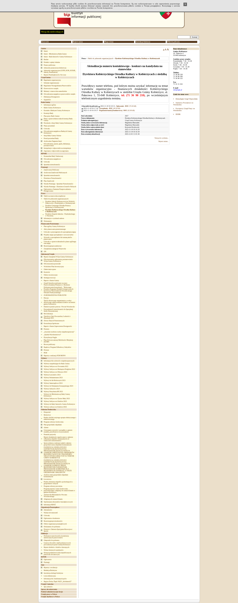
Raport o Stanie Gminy (51, 280)
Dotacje (46, 350)
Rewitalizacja (48, 314)
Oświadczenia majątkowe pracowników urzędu (59, 94)
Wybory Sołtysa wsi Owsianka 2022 (56, 366)
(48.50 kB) (109, 108)
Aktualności (48, 510)
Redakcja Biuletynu (50, 570)
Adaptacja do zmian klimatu (53, 499)
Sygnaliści (47, 100)
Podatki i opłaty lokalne (52, 62)
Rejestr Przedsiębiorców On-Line (55, 75)
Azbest (46, 427)
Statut (46, 51)
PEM (45, 353)
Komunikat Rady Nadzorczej (53, 156)
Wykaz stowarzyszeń (51, 513)
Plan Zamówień (49, 181)
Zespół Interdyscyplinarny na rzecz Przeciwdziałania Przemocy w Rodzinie (57, 284)
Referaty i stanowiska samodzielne (55, 91)
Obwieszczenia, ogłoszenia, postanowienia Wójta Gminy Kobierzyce (58, 260)
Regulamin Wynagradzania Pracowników (57, 86)
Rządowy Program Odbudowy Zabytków (57, 347)
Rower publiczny (49, 344)
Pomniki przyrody (50, 434)
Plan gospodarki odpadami (53, 425)
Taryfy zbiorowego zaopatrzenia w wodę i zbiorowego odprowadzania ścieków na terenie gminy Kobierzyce (59, 302)
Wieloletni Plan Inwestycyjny (54, 266)
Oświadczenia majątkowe (52, 159)
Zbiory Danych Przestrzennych (54, 321)
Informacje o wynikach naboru (54, 218)
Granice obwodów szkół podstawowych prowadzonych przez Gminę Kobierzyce (57, 544)
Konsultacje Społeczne (51, 323)
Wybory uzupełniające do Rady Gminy (57, 364)
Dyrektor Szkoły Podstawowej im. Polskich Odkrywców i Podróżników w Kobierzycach (60, 202)
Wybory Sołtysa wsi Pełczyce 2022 (55, 372)
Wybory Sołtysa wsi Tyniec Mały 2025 (57, 398)
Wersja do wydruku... (162, 138)
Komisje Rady (48, 113)
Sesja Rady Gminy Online (52, 136)
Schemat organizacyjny (51, 83)
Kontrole (47, 272)
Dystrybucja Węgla (50, 337)
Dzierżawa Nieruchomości (52, 178)
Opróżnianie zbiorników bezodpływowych (58, 502)
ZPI (45, 251)
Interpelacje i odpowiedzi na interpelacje (57, 148)
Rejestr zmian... (164, 141)
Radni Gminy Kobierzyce (52, 108)
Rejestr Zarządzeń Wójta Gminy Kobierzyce (58, 257)
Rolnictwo (47, 415)
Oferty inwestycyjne (50, 275)
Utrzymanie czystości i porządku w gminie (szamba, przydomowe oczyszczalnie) (58, 431)
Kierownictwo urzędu (51, 88)
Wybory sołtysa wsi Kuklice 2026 (55, 407)
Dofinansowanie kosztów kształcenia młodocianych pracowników (56, 537)
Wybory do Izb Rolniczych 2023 (55, 380)
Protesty (46, 329)
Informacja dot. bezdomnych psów (55, 579)
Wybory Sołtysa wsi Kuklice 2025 (55, 401)
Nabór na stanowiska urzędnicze (54, 196)
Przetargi (47, 562)
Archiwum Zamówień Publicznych (55, 173)
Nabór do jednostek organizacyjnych (56, 199)
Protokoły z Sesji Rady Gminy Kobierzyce (58, 123)
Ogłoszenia (47, 559)
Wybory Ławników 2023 (52, 375)
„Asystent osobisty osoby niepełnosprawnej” (59, 332)
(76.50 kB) (126, 106)
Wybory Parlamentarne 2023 (53, 377)
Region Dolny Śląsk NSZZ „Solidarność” (58, 581)
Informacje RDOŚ (50, 505)
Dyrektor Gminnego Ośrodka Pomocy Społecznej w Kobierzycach (58, 206)
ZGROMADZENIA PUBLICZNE (55, 295)
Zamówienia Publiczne (51, 170)
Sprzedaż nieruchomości (52, 165)
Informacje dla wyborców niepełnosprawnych (59, 361)
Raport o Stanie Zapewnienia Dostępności (58, 326)
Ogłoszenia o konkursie (52, 518)
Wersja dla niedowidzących (52, 32)
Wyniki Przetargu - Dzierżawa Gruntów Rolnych (60, 186)
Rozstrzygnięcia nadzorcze (53, 246)
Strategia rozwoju (50, 278)
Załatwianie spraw (50, 269)
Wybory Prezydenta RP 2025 (53, 391)
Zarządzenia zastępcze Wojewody (55, 249)
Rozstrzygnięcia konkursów (53, 521)
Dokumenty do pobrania (52, 527)
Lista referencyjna (50, 576)
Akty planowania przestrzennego (55, 229)
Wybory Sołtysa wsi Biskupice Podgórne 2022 (59, 369)
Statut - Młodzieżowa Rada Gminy (55, 54)
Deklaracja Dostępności (52, 97)
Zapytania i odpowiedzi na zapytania (56, 151)
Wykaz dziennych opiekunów (54, 550)
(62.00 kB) (117, 110)
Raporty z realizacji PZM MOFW (55, 355)
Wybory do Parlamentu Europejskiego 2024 (58, 386)
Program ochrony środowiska (53, 422)
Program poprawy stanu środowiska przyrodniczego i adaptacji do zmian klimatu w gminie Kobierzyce (59, 490)
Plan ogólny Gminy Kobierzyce (54, 226)
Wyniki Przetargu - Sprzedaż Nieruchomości (58, 184)
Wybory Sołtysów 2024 (52, 389)
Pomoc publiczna (49, 65)
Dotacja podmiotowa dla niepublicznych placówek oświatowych (57, 553)
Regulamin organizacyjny (52, 80)
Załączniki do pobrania (51, 540)
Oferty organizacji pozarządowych (55, 524)
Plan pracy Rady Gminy (52, 116)
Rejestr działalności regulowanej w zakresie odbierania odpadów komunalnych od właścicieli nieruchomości (58, 439)
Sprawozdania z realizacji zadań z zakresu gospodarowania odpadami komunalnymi (58, 444)
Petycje (46, 298)
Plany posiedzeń (49, 126)
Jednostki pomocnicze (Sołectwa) (55, 68)
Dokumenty (48, 221)
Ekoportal (47, 412)
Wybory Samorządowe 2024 (53, 383)
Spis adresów (48, 587)
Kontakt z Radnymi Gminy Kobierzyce (57, 110)
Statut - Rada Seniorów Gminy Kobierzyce (58, 57)
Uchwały (47, 129)
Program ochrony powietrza (53, 486)
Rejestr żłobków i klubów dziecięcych (56, 547)
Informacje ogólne (50, 105)
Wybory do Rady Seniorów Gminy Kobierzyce (59, 404)
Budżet (46, 59)
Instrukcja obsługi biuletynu (53, 573)
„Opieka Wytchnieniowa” (52, 335)
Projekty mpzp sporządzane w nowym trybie (58, 235)
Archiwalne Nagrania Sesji (53, 141)
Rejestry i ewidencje (50, 567)
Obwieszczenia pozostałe (52, 264)
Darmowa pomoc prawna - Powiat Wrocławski (59, 307)
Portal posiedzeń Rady (51, 138)
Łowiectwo (47, 479)
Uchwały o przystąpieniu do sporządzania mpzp (60, 232)
